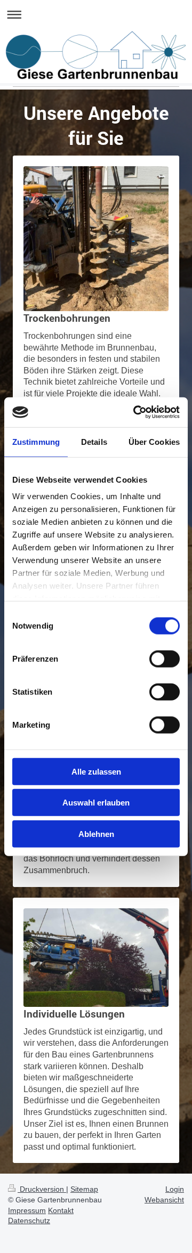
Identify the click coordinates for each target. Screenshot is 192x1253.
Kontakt (61, 1210)
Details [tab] (94, 441)
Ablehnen (96, 833)
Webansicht (164, 1199)
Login (174, 1189)
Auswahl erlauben (96, 802)
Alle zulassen (96, 771)
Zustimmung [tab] (36, 441)
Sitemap (84, 1189)
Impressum (27, 1210)
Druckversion (42, 1189)
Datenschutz (29, 1220)
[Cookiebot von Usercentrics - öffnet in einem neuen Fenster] (135, 412)
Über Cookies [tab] (154, 441)
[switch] (164, 658)
